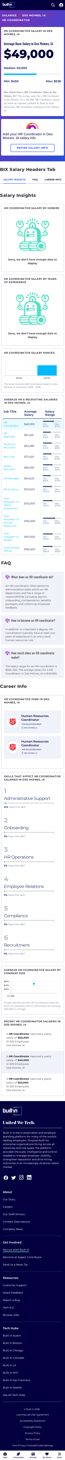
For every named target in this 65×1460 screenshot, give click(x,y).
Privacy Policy (32, 1433)
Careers (7, 1206)
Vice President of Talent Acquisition (11, 503)
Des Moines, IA (34, 15)
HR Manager (11, 478)
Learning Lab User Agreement (32, 1414)
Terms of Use (32, 1439)
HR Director (11, 489)
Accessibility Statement (32, 1420)
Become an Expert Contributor (22, 1257)
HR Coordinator (11, 424)
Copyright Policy (32, 1427)
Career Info (53, 179)
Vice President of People (11, 537)
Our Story (9, 1199)
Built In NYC (10, 1372)
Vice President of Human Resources (11, 520)
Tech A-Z (8, 1307)
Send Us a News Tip (15, 1264)
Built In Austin (12, 1335)
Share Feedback (13, 1292)
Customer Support (15, 1285)
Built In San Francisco (16, 1380)
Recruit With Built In (16, 1249)
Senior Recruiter (9, 467)
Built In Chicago (13, 1350)
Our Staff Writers (14, 1214)
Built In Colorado (13, 1357)
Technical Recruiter (9, 446)
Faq (35, 179)
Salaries (9, 15)
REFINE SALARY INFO (32, 147)
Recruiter (9, 456)
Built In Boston (12, 1343)
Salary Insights (14, 179)
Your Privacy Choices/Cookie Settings (32, 1445)
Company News (13, 1229)
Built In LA (9, 1365)
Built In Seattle (12, 1387)
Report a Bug (11, 1300)
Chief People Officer (11, 549)
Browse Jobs (11, 1315)
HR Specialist (9, 435)
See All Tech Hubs (14, 1395)
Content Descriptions (16, 1221)
